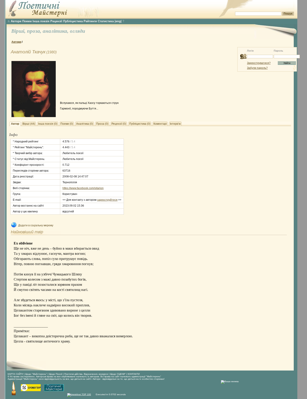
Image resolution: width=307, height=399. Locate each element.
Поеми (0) (66, 123)
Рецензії (56, 21)
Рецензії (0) (118, 123)
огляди (77, 31)
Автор (15, 123)
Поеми (27, 21)
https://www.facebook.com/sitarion (83, 188)
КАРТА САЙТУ (15, 374)
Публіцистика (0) (139, 123)
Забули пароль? (257, 68)
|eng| (118, 21)
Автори (16, 21)
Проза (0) (102, 123)
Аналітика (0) (84, 123)
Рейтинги (90, 21)
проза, (35, 31)
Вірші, (19, 31)
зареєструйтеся (107, 199)
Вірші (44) (28, 123)
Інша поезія (41, 21)
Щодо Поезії (56, 374)
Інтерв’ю (175, 123)
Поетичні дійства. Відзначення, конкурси (86, 374)
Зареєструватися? (259, 63)
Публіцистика (73, 21)
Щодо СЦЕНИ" (118, 374)
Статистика (106, 21)
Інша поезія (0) (47, 123)
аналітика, (56, 31)
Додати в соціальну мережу (35, 225)
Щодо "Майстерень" (36, 374)
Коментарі (160, 123)
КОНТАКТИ (134, 374)
